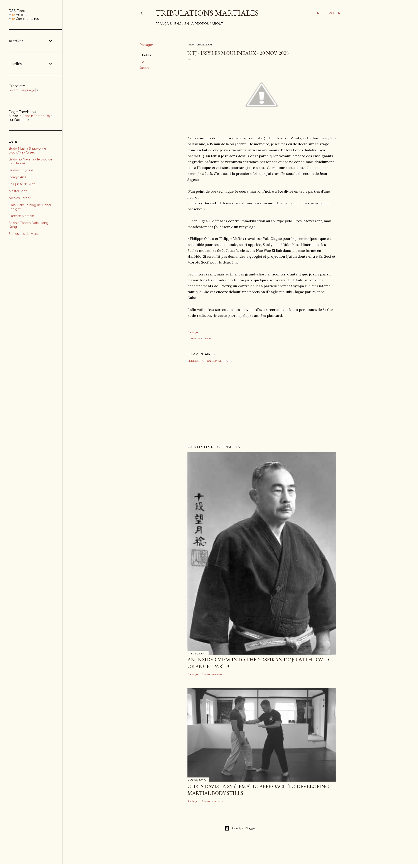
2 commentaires (212, 674)
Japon (144, 68)
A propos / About (207, 24)
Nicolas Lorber (19, 198)
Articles (21, 15)
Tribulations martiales (207, 13)
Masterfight (18, 191)
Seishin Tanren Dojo (37, 116)
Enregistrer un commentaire (209, 360)
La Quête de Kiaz (22, 184)
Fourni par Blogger (243, 828)
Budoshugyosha (21, 170)
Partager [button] (146, 45)
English (181, 24)
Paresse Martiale (21, 216)
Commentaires (27, 19)
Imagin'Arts (17, 177)
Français (163, 24)
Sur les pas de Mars (23, 234)
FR (142, 62)
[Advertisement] (261, 403)
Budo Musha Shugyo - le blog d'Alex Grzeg (27, 150)
